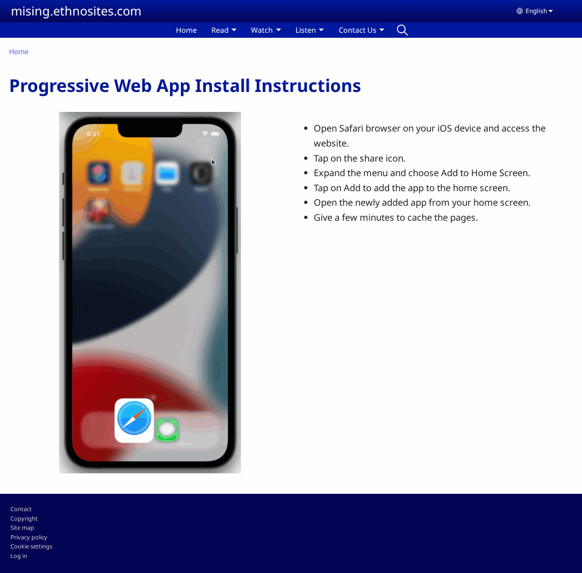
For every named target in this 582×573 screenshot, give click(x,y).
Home (186, 30)
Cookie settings (31, 546)
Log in (18, 556)
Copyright (24, 518)
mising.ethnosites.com (76, 10)
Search (402, 30)
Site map (22, 527)
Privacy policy (28, 537)
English (536, 10)
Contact (21, 509)
